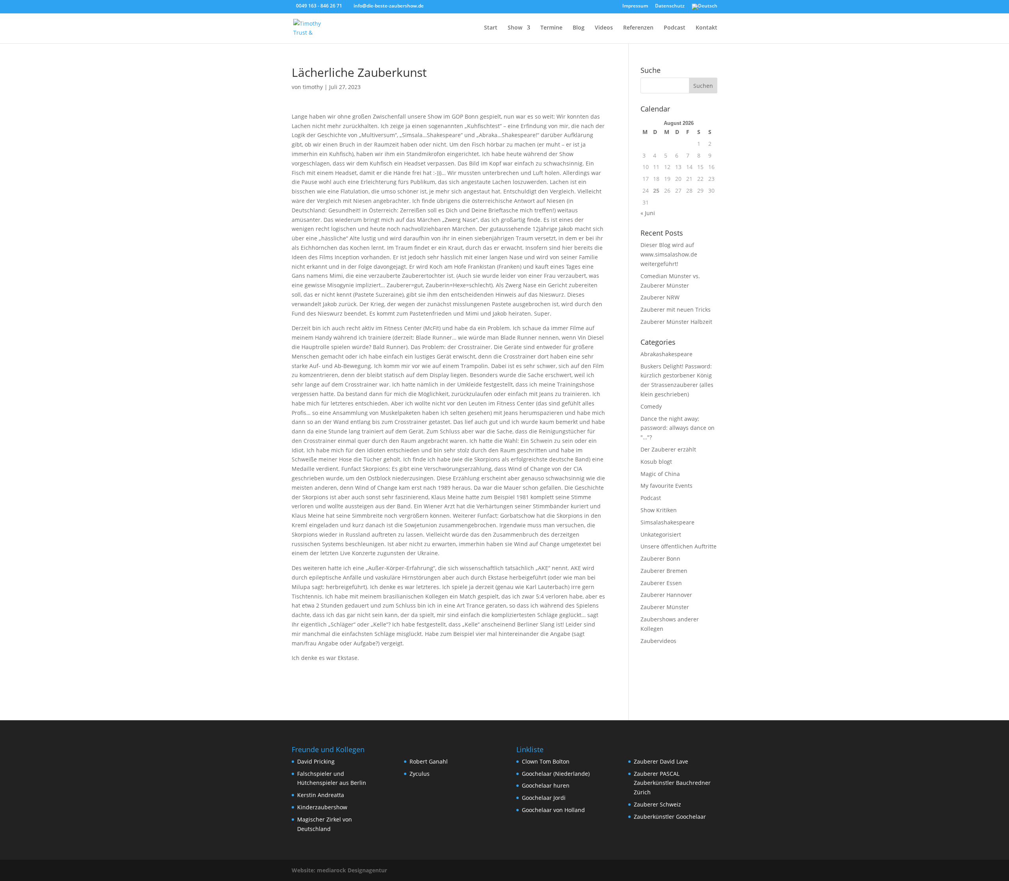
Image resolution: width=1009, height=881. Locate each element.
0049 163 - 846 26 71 (319, 5)
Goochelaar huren (546, 785)
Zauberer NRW (659, 297)
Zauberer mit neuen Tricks (675, 309)
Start (490, 28)
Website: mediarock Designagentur (339, 870)
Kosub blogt (656, 461)
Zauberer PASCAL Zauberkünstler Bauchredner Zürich (672, 783)
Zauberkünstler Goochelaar (670, 816)
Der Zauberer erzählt (668, 449)
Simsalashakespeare (667, 522)
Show (515, 28)
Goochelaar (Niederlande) (556, 773)
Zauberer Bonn (660, 558)
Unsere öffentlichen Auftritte (678, 546)
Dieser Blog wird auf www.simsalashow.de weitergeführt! (668, 254)
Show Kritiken (658, 510)
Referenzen (638, 28)
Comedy (651, 406)
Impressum (635, 6)
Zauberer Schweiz (657, 804)
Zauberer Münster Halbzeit (676, 321)
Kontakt (706, 28)
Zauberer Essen (661, 583)
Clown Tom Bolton (546, 761)
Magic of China (660, 474)
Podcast (674, 28)
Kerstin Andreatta (320, 795)
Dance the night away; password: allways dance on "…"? (677, 428)
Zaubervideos (658, 641)
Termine (551, 28)
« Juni (647, 213)
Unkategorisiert (660, 534)
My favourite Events (666, 485)
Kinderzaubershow (322, 807)
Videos (604, 28)
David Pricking (316, 761)
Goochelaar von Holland (553, 810)
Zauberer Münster (664, 607)
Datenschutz (670, 6)
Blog (579, 28)
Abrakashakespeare (666, 354)
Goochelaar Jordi (544, 797)
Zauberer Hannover (666, 594)
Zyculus (420, 773)
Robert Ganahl (429, 761)
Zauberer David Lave (661, 761)
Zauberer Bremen (663, 570)
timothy (313, 87)
